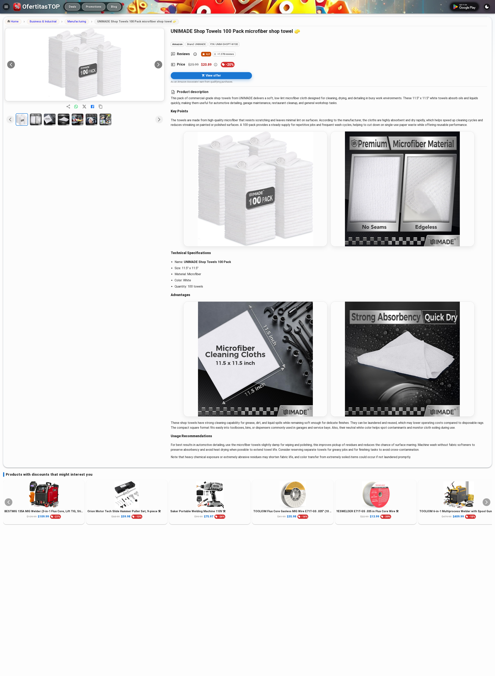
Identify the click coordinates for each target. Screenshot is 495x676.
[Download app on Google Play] (464, 7)
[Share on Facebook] (92, 106)
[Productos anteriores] (8, 502)
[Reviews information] (195, 54)
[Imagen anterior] (11, 64)
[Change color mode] (486, 6)
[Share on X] (84, 106)
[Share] (68, 106)
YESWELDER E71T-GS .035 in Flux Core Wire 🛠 (367, 511)
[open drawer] (6, 7)
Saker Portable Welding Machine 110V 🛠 (198, 511)
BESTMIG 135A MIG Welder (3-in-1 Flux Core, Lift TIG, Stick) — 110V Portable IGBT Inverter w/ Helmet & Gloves (43, 511)
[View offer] (85, 64)
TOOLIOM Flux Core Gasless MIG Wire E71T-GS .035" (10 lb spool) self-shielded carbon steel (292, 511)
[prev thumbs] (10, 119)
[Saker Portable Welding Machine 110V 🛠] (209, 494)
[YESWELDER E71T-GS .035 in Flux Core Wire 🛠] (375, 494)
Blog (114, 6)
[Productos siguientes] (486, 502)
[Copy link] (100, 106)
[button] (13, 21)
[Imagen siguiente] (158, 64)
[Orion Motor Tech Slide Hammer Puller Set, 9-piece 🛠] (126, 494)
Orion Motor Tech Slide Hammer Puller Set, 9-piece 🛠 (124, 511)
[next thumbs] (159, 119)
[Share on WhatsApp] (76, 106)
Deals (72, 6)
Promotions (93, 6)
